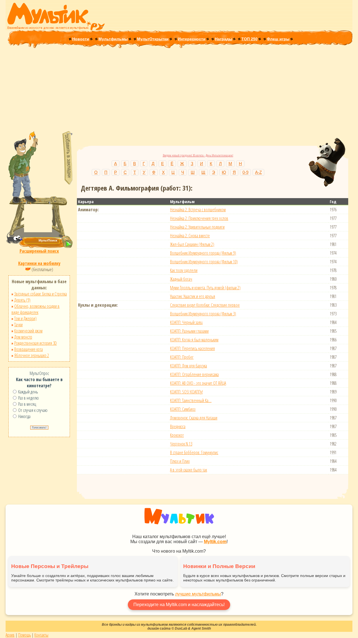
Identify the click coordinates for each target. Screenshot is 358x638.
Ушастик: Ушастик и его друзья (192, 296)
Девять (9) (22, 300)
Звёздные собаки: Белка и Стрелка (40, 294)
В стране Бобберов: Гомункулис (194, 452)
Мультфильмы (113, 39)
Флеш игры (278, 39)
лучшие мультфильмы (198, 594)
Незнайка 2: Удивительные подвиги (197, 227)
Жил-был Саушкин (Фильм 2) (192, 244)
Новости (80, 39)
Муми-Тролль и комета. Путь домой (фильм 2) (205, 288)
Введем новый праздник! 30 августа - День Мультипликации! (198, 155)
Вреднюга (177, 426)
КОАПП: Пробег (182, 357)
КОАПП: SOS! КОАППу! (186, 392)
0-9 (245, 172)
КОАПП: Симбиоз (183, 409)
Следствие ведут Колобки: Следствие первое (205, 305)
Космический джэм (28, 331)
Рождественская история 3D (35, 343)
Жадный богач (181, 279)
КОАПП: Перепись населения (192, 348)
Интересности (192, 39)
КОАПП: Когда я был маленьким (194, 340)
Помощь (24, 635)
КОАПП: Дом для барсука (188, 366)
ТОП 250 (249, 39)
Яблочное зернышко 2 (31, 355)
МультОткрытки (153, 39)
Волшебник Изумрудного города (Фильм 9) (203, 253)
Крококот (177, 435)
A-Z (258, 172)
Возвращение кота (28, 349)
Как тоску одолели (183, 270)
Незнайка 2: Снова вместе (190, 236)
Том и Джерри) (25, 318)
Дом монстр (23, 337)
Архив (10, 635)
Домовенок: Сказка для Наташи (193, 418)
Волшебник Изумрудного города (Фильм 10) (204, 262)
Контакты (41, 635)
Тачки (18, 325)
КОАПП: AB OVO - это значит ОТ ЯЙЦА (198, 383)
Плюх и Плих (180, 461)
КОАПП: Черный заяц (186, 322)
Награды (223, 39)
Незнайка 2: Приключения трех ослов (199, 218)
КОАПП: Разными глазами (189, 331)
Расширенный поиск (39, 251)
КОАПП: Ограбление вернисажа (194, 374)
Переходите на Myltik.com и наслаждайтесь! (179, 604)
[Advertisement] (179, 90)
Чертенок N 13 (181, 444)
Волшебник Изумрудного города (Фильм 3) (203, 314)
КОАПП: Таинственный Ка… (190, 400)
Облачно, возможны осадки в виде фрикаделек (35, 309)
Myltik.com (215, 541)
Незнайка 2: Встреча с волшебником (198, 210)
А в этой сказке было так (188, 470)
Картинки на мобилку (39, 263)
